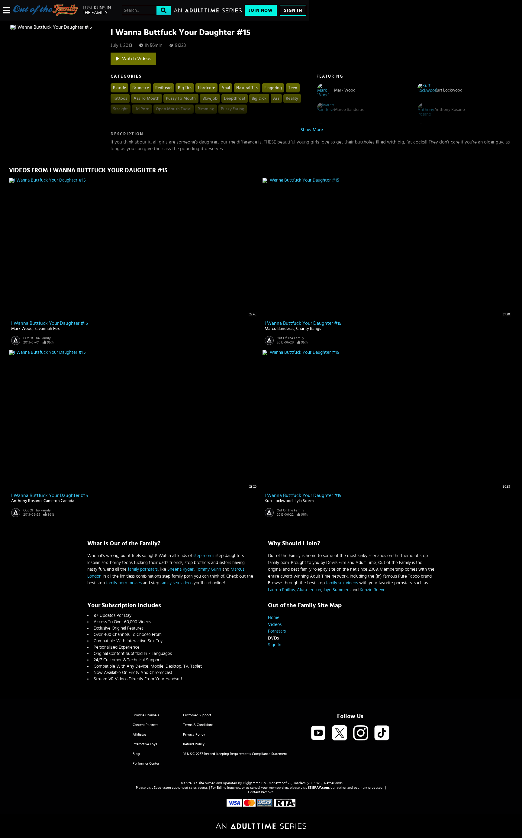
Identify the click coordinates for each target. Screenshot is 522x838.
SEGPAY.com (318, 787)
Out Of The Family (37, 338)
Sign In (293, 10)
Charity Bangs (308, 329)
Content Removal (261, 792)
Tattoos (120, 98)
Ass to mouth (146, 98)
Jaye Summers (336, 590)
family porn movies (124, 583)
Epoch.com (162, 787)
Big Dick (259, 98)
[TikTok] (381, 733)
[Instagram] (360, 733)
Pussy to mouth (181, 98)
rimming (206, 109)
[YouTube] (318, 733)
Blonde (119, 88)
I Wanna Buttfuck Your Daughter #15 (49, 323)
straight (120, 109)
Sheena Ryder (180, 569)
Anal (225, 88)
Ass (276, 98)
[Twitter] (339, 733)
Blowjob (210, 98)
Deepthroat (234, 98)
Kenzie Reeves (373, 590)
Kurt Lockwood (279, 501)
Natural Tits (247, 88)
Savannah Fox (47, 329)
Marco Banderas (279, 329)
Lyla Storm (304, 501)
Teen (292, 88)
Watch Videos (136, 58)
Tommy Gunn (208, 569)
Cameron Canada (59, 501)
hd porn (142, 109)
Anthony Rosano (26, 501)
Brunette (140, 88)
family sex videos (176, 583)
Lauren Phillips (281, 590)
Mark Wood (22, 329)
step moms (203, 555)
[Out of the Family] (45, 10)
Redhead (163, 88)
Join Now (261, 10)
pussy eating (232, 109)
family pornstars (143, 569)
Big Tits (185, 88)
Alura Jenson (309, 590)
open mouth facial (173, 109)
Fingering (273, 88)
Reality (292, 98)
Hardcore (206, 88)
